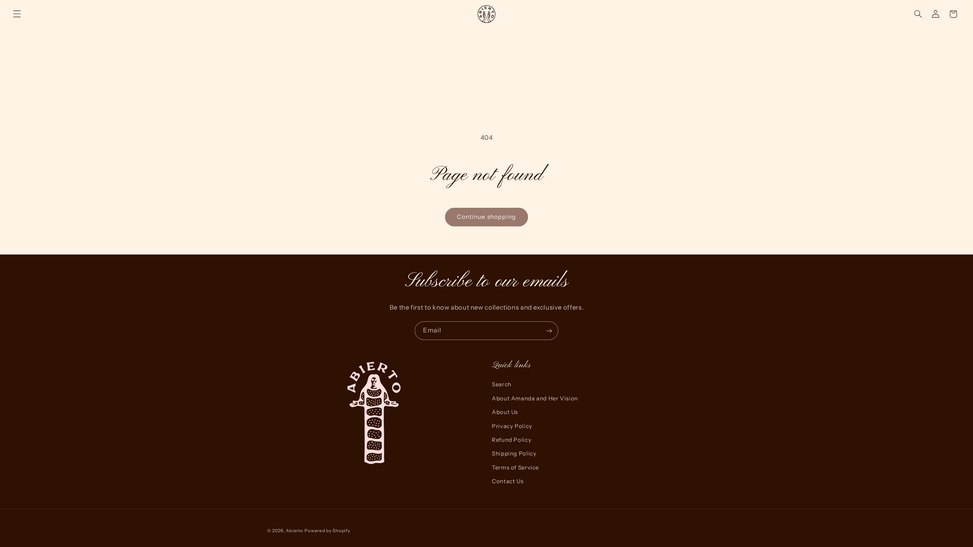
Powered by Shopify (327, 530)
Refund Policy (511, 439)
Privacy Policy (512, 426)
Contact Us (507, 481)
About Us (505, 412)
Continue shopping (486, 216)
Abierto (294, 530)
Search (502, 384)
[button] (16, 14)
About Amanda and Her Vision (535, 398)
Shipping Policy (514, 453)
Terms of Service (515, 467)
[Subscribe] (549, 330)
